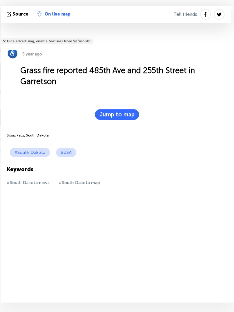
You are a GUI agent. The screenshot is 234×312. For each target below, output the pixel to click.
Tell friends (185, 14)
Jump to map (117, 114)
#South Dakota (29, 152)
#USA (66, 152)
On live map (57, 14)
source (20, 14)
